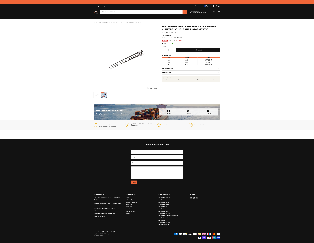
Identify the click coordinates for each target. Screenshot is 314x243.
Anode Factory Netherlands (165, 217)
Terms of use (129, 204)
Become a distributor (117, 6)
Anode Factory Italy (163, 206)
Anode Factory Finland (164, 211)
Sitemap (128, 213)
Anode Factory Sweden (164, 197)
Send (134, 182)
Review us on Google (99, 216)
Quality (99, 6)
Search (127, 197)
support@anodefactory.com (199, 12)
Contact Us (108, 6)
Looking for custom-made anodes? (170, 17)
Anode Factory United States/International (168, 215)
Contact (128, 209)
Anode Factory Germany (164, 200)
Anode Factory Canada (164, 222)
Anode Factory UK (162, 220)
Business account (130, 211)
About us (188, 17)
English (208, 6)
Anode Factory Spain (163, 204)
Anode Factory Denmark (164, 213)
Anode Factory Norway (164, 209)
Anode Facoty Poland (163, 224)
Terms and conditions (131, 202)
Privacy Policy (129, 206)
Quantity (164, 46)
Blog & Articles (128, 17)
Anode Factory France (163, 202)
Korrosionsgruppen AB (170, 32)
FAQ (104, 6)
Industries (107, 17)
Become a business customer (146, 17)
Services (117, 17)
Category (97, 17)
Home (95, 6)
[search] (185, 12)
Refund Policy (129, 200)
